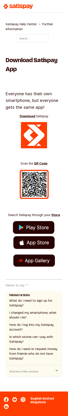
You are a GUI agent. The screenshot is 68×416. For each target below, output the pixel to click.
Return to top (15, 285)
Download (27, 116)
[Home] (18, 6)
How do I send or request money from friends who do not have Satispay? (33, 353)
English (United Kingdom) (42, 400)
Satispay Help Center (21, 24)
